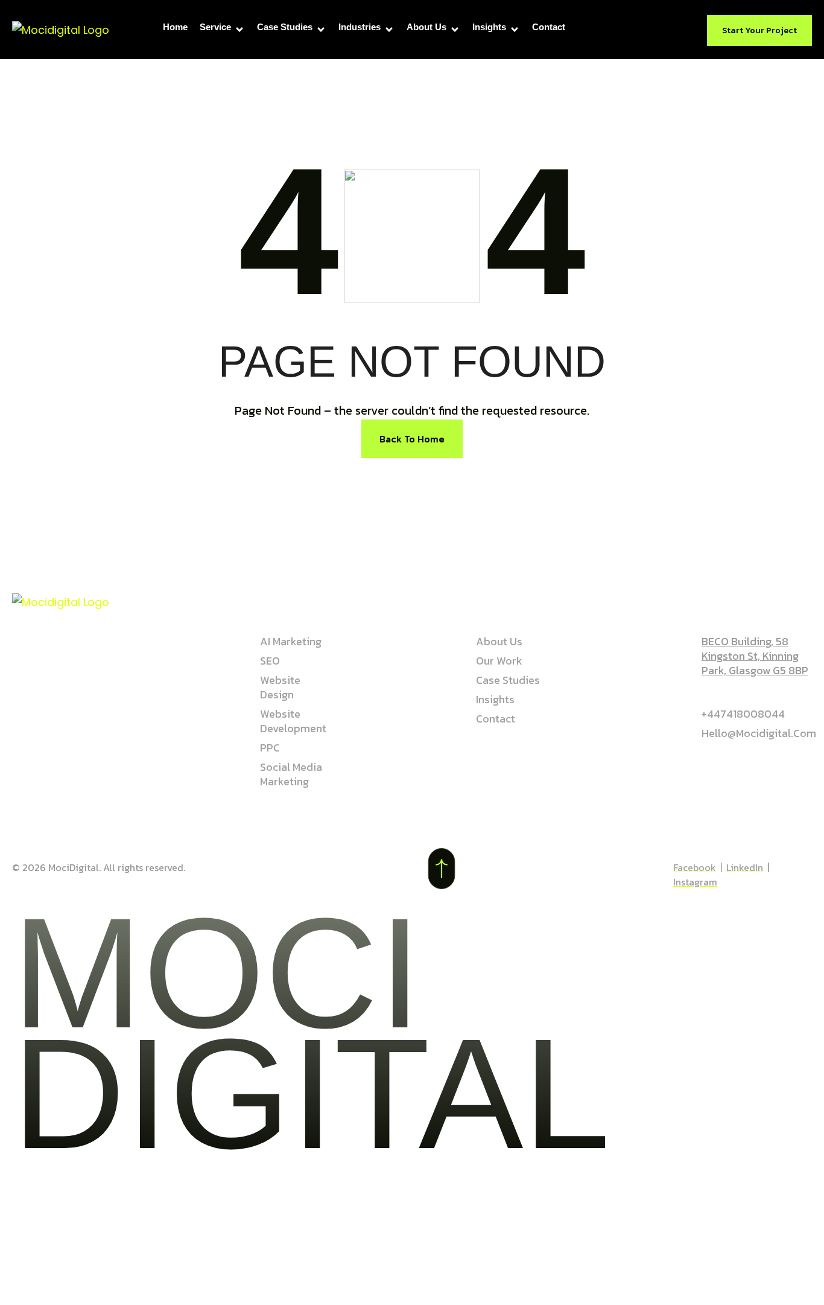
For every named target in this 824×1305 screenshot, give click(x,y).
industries (359, 27)
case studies (284, 27)
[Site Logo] (60, 29)
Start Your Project (759, 30)
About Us (426, 27)
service (215, 27)
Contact (548, 27)
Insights (489, 27)
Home (175, 27)
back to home (412, 439)
